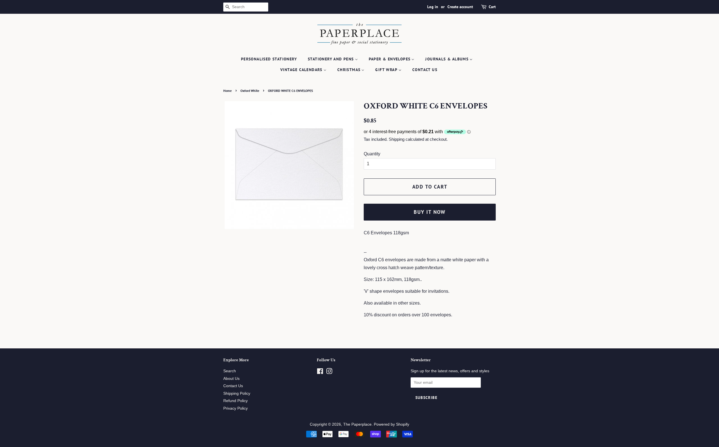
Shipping (396, 139)
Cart (492, 6)
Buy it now (430, 212)
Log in (432, 6)
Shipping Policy (236, 393)
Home (227, 91)
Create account (460, 6)
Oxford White (249, 91)
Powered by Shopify (391, 424)
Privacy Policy (235, 408)
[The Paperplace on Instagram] (329, 372)
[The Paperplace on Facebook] (320, 372)
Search (229, 371)
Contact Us (233, 386)
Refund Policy (235, 401)
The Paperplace (357, 424)
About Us (231, 378)
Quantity (372, 153)
